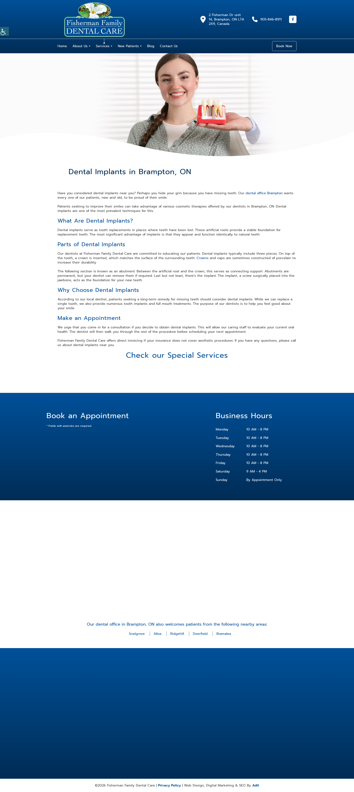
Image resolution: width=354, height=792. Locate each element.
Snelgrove (137, 633)
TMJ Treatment (233, 735)
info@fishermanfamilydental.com (125, 704)
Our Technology (149, 717)
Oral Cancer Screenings (208, 721)
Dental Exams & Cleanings (233, 699)
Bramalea (223, 633)
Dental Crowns (209, 698)
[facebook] (292, 19)
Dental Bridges (185, 698)
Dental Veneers (185, 710)
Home (62, 46)
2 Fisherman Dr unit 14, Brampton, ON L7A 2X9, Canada (226, 19)
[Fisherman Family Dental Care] (94, 19)
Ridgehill (177, 633)
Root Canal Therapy (235, 727)
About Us (80, 46)
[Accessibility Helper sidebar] (4, 31)
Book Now (284, 46)
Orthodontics (232, 720)
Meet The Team (149, 698)
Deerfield (200, 633)
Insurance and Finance (153, 703)
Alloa (157, 633)
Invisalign (206, 715)
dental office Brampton (264, 193)
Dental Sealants (233, 705)
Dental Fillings (185, 705)
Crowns (203, 258)
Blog (150, 46)
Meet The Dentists (151, 693)
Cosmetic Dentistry (187, 693)
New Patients (128, 46)
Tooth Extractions (186, 740)
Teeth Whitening (210, 735)
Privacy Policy (169, 785)
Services (103, 46)
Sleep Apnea (184, 735)
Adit (255, 785)
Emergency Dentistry (212, 710)
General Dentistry (186, 715)
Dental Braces (232, 693)
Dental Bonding (209, 693)
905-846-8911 (271, 19)
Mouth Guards (185, 720)
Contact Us (169, 46)
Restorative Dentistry (212, 727)
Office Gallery (148, 712)
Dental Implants (209, 705)
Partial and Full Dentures (185, 729)
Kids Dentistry (233, 715)
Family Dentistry (234, 710)
